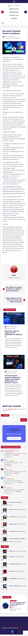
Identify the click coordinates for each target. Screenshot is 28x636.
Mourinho (11, 571)
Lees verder (16, 455)
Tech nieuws (11, 36)
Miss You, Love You (14, 509)
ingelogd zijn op (11, 409)
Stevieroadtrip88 (10, 460)
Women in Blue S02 (14, 585)
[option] (14, 607)
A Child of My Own (14, 531)
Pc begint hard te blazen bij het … (11, 450)
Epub (5, 459)
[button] (22, 597)
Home (2, 23)
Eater (5, 36)
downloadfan (9, 487)
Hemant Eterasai (10, 451)
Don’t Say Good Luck (15, 502)
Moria (10, 551)
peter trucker (9, 469)
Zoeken (6, 415)
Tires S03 (11, 556)
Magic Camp (12, 524)
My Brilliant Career (14, 564)
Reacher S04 (12, 578)
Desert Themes (22, 630)
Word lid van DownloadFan (14, 438)
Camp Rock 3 (12, 516)
